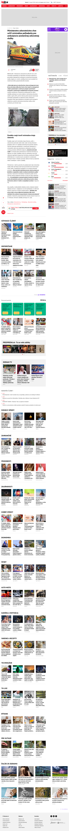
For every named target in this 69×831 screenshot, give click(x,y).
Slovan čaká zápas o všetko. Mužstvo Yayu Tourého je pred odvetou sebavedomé (6, 702)
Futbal (32, 380)
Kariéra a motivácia (9, 613)
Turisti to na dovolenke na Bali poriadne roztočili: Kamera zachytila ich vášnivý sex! (21, 405)
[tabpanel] (57, 91)
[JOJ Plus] (49, 176)
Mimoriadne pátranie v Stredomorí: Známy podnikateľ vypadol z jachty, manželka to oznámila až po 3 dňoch (40, 551)
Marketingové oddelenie (38, 825)
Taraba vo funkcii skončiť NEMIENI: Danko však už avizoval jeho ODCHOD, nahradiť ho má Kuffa (5, 424)
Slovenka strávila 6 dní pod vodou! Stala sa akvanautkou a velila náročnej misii (41, 501)
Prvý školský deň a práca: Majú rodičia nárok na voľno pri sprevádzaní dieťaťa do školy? (29, 627)
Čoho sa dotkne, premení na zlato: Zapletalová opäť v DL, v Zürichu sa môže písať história (6, 576)
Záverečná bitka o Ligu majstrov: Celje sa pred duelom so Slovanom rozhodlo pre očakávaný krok (41, 576)
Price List (20, 825)
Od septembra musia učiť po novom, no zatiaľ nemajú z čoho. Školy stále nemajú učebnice (40, 702)
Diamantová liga (4, 580)
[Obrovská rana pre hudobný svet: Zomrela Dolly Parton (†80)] (18, 467)
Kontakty (36, 816)
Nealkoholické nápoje (39, 655)
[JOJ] (49, 166)
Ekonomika (42, 6)
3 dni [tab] (60, 76)
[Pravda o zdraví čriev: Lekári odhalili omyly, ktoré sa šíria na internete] (18, 493)
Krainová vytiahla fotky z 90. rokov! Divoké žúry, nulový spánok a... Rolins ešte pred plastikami (6, 475)
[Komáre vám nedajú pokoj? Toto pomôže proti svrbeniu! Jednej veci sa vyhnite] (29, 493)
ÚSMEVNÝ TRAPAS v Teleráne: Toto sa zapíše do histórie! (15, 401)
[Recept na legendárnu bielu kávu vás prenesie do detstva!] (41, 644)
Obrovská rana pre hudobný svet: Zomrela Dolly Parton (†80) (17, 475)
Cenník (20, 824)
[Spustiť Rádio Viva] (57, 28)
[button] (33, 70)
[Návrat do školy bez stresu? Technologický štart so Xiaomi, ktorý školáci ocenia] (29, 518)
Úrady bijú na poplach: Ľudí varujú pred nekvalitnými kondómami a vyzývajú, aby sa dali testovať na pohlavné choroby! (60, 207)
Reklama (21, 816)
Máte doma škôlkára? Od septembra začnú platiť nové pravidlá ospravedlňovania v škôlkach (40, 627)
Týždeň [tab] (65, 76)
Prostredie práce (27, 631)
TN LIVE (4, 688)
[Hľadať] (66, 5)
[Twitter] (56, 816)
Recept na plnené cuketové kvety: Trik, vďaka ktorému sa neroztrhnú (29, 652)
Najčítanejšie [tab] (52, 76)
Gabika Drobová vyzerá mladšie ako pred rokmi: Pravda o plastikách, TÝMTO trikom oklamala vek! (23, 379)
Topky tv (54, 6)
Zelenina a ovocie (4, 757)
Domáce (4, 6)
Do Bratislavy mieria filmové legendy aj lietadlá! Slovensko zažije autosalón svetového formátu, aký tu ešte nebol (41, 329)
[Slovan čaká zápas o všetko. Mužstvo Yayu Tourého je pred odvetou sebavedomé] (6, 694)
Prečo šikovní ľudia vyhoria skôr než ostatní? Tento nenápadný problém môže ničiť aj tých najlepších (6, 627)
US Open (25, 580)
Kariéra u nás (5, 824)
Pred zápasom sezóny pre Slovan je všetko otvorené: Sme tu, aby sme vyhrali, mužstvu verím (17, 576)
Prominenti (20, 6)
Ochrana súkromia (6, 820)
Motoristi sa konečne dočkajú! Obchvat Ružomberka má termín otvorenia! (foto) (28, 551)
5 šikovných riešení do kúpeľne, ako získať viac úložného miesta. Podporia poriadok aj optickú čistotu (41, 728)
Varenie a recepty (9, 638)
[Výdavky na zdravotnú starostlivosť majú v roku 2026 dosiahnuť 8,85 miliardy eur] (6, 227)
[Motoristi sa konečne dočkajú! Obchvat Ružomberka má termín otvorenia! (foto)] (29, 543)
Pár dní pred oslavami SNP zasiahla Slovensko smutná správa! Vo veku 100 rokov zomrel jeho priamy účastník (29, 424)
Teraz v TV (50, 159)
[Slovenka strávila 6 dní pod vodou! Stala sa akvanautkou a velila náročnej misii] (41, 493)
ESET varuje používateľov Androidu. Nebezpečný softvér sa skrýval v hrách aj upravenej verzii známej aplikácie (17, 677)
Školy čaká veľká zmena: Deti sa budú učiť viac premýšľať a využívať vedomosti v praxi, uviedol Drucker (40, 424)
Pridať (36, 208)
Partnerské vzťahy (58, 150)
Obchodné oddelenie (38, 822)
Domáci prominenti (4, 479)
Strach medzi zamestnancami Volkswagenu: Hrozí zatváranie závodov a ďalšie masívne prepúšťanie (17, 424)
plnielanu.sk (38, 530)
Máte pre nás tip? (37, 827)
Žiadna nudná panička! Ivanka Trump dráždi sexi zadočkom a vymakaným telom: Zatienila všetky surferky (29, 475)
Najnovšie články (7, 391)
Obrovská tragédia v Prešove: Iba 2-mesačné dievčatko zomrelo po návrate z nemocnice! (40, 235)
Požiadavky (24, 202)
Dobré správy (7, 512)
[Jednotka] (49, 169)
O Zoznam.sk (6, 816)
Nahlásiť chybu (10, 213)
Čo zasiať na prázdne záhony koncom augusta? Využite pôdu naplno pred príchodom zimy (5, 752)
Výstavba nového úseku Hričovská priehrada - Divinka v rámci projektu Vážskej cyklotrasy (9, 379)
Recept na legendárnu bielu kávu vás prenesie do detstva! (40, 652)
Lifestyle (60, 6)
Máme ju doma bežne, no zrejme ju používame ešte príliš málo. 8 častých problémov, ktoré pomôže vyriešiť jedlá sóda (29, 728)
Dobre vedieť (3, 334)
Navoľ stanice (49, 180)
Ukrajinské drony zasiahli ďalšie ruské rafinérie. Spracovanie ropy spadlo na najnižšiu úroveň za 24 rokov (29, 677)
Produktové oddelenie (38, 820)
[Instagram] (54, 816)
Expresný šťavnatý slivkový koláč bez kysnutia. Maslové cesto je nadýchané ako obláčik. (6, 652)
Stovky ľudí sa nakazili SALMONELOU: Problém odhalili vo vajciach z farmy (40, 450)
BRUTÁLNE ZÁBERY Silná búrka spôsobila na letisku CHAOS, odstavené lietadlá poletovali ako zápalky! (60, 194)
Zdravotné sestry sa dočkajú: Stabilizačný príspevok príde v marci (17, 235)
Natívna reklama (22, 827)
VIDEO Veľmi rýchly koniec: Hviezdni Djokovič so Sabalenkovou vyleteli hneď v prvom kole (29, 576)
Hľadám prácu (15, 631)
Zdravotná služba (32, 202)
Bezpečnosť (3, 681)
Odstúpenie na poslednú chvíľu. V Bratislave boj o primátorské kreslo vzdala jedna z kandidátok (17, 702)
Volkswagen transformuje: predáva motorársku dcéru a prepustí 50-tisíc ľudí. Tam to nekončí (18, 601)
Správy (4, 384)
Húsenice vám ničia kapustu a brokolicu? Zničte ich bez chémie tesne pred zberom (29, 752)
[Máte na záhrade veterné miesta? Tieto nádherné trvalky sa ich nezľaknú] (41, 744)
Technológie (6, 663)
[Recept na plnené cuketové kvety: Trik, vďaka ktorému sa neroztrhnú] (29, 644)
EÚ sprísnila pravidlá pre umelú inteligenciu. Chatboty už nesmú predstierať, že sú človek (40, 677)
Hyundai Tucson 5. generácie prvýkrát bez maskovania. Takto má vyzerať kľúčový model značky (40, 601)
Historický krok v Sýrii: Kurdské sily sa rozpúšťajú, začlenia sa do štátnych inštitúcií (21, 394)
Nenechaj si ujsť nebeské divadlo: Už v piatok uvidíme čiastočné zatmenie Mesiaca (6, 501)
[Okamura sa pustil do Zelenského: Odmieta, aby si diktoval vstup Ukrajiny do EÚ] (18, 442)
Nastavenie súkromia (6, 822)
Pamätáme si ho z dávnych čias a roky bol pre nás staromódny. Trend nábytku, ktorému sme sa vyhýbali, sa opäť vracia (6, 728)
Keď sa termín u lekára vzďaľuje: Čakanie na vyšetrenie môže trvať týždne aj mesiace (17, 329)
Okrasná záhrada (16, 757)
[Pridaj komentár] (3, 198)
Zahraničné (11, 6)
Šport (26, 6)
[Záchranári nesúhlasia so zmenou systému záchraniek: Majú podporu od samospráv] (29, 227)
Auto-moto (6, 587)
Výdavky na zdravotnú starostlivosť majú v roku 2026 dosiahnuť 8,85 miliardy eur (6, 235)
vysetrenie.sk (15, 505)
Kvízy (48, 6)
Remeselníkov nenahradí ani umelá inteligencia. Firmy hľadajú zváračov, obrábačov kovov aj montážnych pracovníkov (17, 627)
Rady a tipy (26, 655)
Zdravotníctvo (17, 202)
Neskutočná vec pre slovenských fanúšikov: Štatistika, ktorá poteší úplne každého (17, 526)
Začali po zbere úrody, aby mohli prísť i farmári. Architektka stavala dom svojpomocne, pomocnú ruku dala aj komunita (17, 728)
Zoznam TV (7, 362)
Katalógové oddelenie (38, 824)
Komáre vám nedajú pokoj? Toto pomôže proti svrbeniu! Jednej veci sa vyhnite (29, 501)
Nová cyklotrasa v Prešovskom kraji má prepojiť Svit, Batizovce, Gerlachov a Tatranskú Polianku (28, 601)
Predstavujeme (38, 606)
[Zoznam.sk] (54, 823)
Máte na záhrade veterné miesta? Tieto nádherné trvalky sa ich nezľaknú (40, 752)
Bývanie (4, 714)
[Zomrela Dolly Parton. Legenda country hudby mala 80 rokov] (29, 694)
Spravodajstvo (37, 819)
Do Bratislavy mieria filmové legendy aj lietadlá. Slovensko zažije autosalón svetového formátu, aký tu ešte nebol (6, 601)
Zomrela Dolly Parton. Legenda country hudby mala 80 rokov (29, 702)
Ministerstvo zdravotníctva (13, 204)
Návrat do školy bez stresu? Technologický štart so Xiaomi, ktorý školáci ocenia (29, 329)
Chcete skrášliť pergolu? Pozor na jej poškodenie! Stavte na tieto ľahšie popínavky (17, 752)
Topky (14, 28)
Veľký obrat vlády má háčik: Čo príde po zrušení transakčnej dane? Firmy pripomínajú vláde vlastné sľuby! (6, 551)
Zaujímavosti (33, 6)
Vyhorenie (3, 631)
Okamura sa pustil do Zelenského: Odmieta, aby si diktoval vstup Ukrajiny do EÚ (20, 398)
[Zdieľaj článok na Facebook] (3, 203)
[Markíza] (49, 162)
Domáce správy (7, 410)
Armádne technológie (28, 681)
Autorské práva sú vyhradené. (55, 820)
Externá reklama (22, 820)
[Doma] (49, 173)
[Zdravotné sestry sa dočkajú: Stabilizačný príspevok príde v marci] (18, 227)
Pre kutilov (6, 738)
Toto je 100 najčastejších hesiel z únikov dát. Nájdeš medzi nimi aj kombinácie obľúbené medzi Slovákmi (6, 677)
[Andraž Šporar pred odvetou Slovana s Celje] (37, 369)
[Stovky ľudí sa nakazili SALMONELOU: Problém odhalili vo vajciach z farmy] (41, 442)
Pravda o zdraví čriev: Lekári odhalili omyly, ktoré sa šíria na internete (16, 501)
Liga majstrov (15, 580)
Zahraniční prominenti (17, 478)
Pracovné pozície (6, 300)
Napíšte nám (5, 825)
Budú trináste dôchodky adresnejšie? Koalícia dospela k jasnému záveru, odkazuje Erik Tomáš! (17, 551)
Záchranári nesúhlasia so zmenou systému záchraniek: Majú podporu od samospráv (28, 235)
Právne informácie (6, 819)
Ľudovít (41, 2)
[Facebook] (51, 816)
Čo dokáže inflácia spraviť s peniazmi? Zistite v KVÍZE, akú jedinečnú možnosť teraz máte (6, 329)
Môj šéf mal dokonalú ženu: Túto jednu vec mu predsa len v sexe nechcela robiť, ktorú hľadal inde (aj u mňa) (60, 153)
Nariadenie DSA (5, 827)
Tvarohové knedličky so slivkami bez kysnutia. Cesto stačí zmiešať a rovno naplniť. (18, 652)
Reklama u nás (21, 819)
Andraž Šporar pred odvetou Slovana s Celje (37, 377)
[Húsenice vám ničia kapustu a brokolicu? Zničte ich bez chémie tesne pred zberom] (29, 744)
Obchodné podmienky (23, 822)
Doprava (25, 606)
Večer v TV (59, 159)
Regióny (37, 428)
